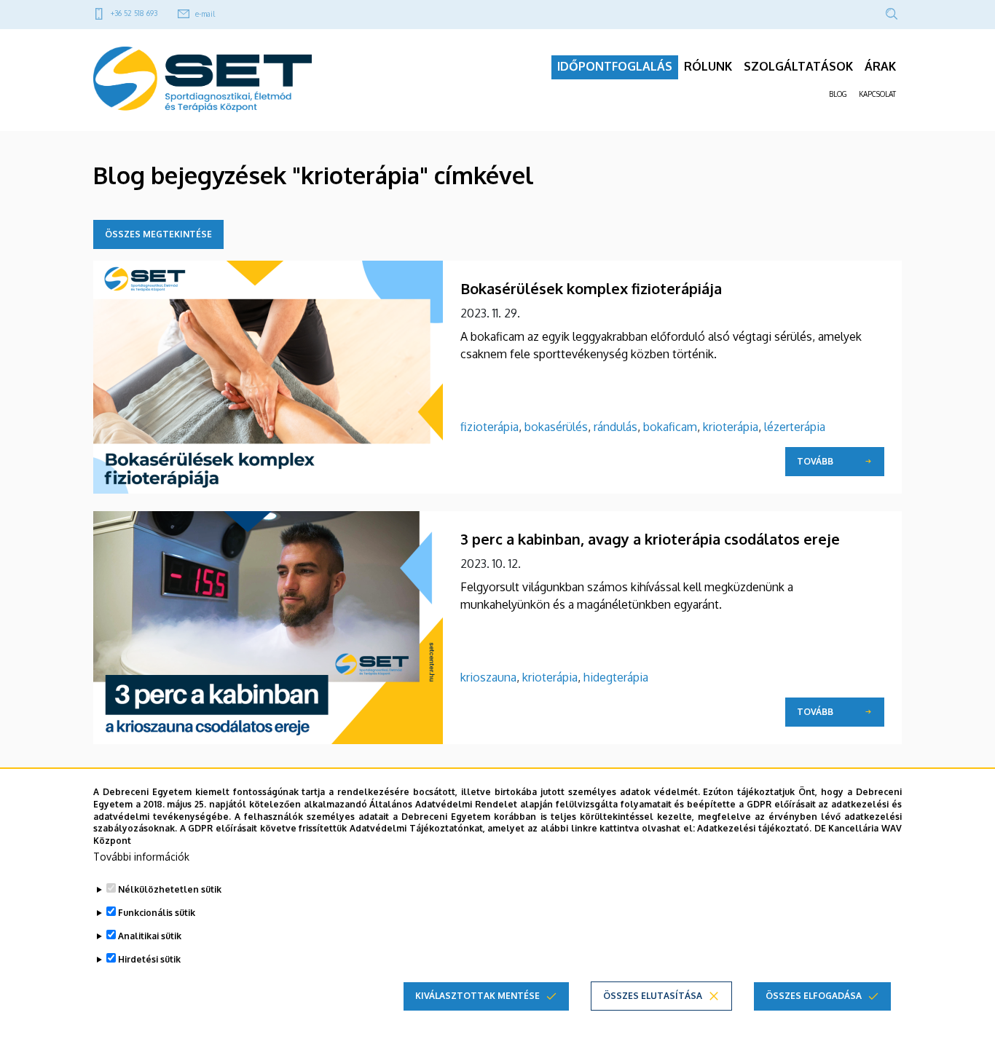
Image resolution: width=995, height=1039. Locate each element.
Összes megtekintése (158, 234)
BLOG (838, 94)
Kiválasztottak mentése (477, 995)
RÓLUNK (708, 66)
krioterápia (730, 426)
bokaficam (670, 426)
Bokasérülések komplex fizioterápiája (591, 288)
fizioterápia (489, 426)
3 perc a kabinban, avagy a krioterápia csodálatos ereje (650, 538)
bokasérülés (556, 426)
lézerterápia (794, 426)
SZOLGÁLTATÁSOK (798, 66)
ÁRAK (880, 66)
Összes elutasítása (652, 995)
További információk (141, 856)
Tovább (815, 461)
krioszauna (488, 677)
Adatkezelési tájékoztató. (754, 828)
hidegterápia (615, 677)
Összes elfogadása (814, 995)
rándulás (615, 426)
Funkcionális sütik (156, 912)
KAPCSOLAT (877, 94)
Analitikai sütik (149, 936)
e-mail (205, 13)
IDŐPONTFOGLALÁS (614, 66)
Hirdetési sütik (149, 959)
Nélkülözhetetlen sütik (169, 889)
